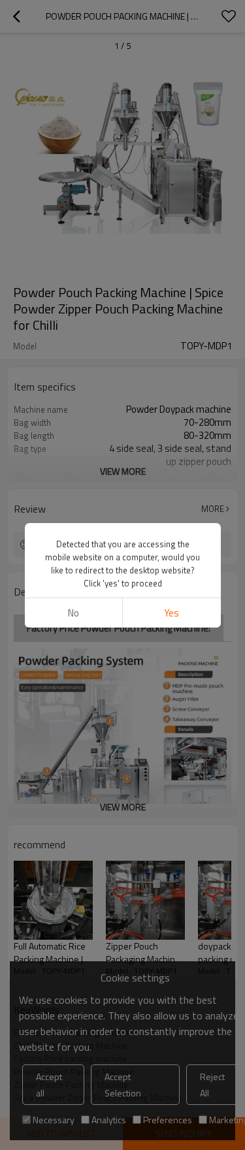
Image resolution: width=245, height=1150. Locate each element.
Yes (171, 612)
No (73, 612)
